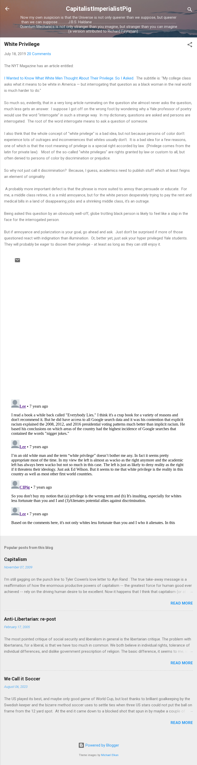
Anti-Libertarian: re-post (30, 619)
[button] (190, 45)
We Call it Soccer (22, 678)
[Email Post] (17, 262)
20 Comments (39, 54)
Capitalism (15, 559)
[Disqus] (98, 329)
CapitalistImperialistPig (98, 8)
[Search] (190, 10)
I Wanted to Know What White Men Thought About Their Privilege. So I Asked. (69, 78)
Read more (182, 603)
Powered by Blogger (101, 745)
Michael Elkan (110, 755)
